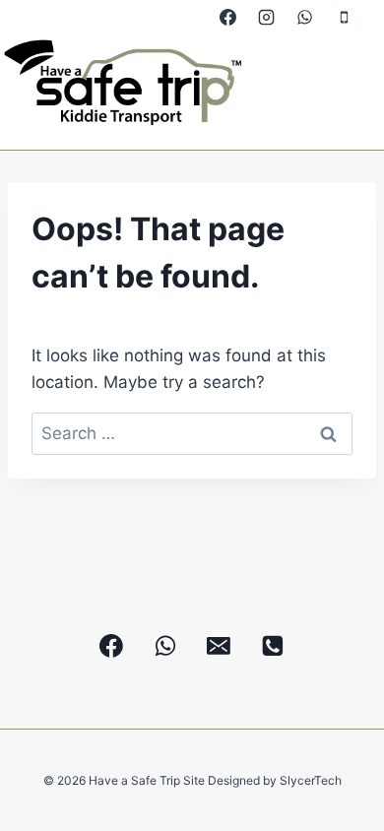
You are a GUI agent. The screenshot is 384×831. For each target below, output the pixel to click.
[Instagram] (267, 16)
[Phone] (343, 16)
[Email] (219, 646)
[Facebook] (228, 16)
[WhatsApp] (305, 16)
